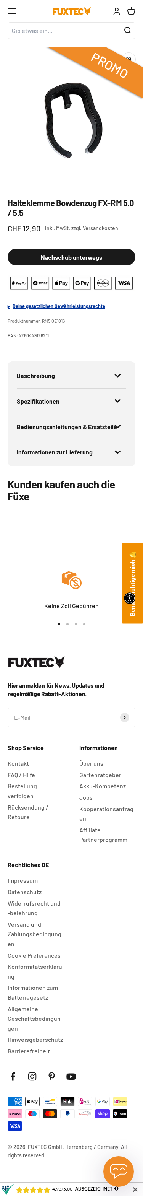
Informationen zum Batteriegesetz (33, 992)
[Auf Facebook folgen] (13, 1076)
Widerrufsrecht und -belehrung (34, 908)
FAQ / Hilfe (21, 774)
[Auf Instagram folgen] (32, 1076)
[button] (129, 598)
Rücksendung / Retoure (28, 812)
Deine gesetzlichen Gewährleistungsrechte (59, 306)
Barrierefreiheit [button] (29, 1050)
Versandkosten (100, 228)
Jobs (86, 797)
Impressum (23, 880)
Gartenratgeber (100, 774)
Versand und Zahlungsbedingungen (34, 934)
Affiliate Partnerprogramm (103, 834)
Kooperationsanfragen (106, 813)
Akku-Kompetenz (102, 785)
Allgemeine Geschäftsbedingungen (34, 1018)
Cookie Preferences (34, 955)
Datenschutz (25, 891)
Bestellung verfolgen (22, 790)
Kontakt (18, 763)
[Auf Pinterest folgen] (52, 1076)
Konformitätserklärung (35, 971)
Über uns (91, 763)
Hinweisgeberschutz (35, 1039)
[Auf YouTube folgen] (71, 1076)
